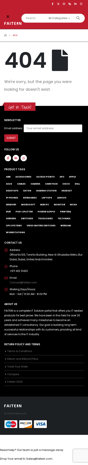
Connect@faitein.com (23, 282)
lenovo (61, 197)
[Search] (78, 18)
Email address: (13, 128)
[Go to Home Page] (5, 35)
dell (77, 183)
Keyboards (30, 197)
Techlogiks (45, 218)
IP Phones (12, 197)
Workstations (15, 232)
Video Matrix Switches (41, 225)
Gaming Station (46, 190)
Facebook (8, 158)
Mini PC (44, 204)
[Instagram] (64, 3)
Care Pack (51, 183)
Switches (27, 218)
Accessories (23, 176)
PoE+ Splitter (24, 211)
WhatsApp (24, 158)
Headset (67, 190)
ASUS (9, 183)
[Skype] (69, 3)
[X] (58, 3)
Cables (21, 183)
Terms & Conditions (19, 351)
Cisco (66, 183)
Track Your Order (17, 366)
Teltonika (64, 218)
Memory (11, 204)
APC (62, 176)
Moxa (73, 204)
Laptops (47, 197)
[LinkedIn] (75, 3)
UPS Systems (14, 225)
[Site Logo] (12, 23)
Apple (72, 176)
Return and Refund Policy (22, 359)
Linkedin (16, 158)
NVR (8, 211)
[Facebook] (52, 3)
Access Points (45, 176)
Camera (35, 183)
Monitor (59, 204)
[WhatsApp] (81, 3)
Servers (11, 218)
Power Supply (46, 211)
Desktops (12, 190)
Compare (13, 374)
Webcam (65, 225)
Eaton (27, 190)
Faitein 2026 (15, 382)
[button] (7, 16)
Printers (65, 211)
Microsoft (28, 204)
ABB (8, 176)
